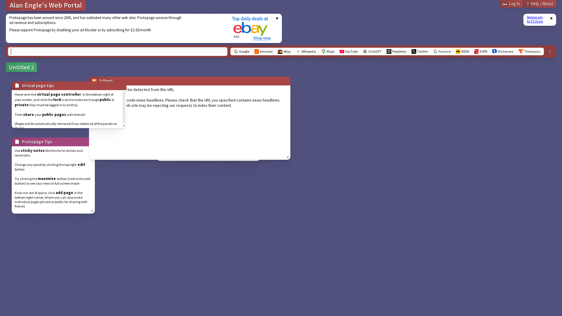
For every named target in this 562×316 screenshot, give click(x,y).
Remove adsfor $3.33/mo (535, 19)
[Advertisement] (115, 28)
